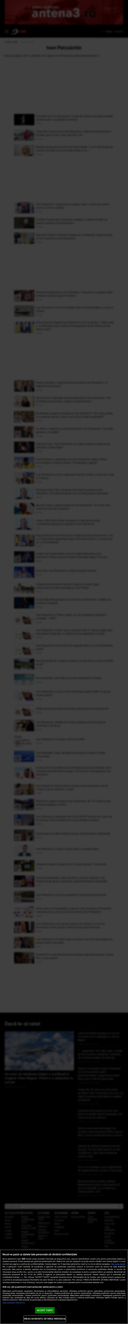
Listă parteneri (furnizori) (13, 1303)
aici (21, 1277)
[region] (64, 1287)
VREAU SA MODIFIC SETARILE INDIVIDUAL (45, 1318)
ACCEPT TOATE (45, 1310)
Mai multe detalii (118, 1264)
